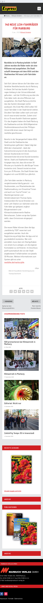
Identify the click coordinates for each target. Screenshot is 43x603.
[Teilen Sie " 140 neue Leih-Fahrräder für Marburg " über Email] (28, 291)
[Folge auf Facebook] (1, 594)
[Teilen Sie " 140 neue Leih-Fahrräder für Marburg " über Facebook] (11, 291)
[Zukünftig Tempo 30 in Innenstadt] (21, 419)
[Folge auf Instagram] (6, 594)
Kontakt (11, 598)
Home (8, 16)
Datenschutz (18, 598)
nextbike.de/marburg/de (14, 262)
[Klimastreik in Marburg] (21, 360)
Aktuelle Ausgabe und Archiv (12, 491)
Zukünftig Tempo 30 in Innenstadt (19, 433)
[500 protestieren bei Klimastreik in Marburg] (21, 328)
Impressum (4, 598)
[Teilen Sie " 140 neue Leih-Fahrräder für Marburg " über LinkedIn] (24, 291)
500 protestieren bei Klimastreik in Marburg (19, 343)
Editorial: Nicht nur (12, 403)
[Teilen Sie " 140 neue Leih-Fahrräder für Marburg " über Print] (32, 291)
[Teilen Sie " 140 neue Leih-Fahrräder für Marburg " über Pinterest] (19, 291)
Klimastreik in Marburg (14, 374)
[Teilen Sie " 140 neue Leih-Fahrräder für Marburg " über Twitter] (15, 291)
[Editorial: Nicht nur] (21, 390)
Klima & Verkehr (17, 16)
